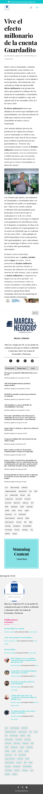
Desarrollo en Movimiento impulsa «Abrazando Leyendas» (23, 672)
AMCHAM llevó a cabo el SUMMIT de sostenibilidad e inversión (18, 406)
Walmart (7, 533)
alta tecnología (14, 487)
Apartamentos (22, 491)
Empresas (25, 503)
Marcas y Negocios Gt (10, 641)
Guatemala (29, 506)
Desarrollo (19, 499)
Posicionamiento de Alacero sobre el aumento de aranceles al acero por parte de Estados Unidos (21, 476)
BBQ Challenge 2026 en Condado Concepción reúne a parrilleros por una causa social (23, 660)
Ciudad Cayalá (14, 495)
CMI (29, 495)
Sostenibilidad (27, 526)
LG (15, 514)
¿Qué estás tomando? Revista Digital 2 (18, 637)
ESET (6, 506)
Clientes (22, 495)
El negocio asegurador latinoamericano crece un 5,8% (21, 374)
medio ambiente (10, 518)
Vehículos (25, 529)
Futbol (22, 506)
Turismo (17, 529)
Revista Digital (32, 632)
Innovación (8, 514)
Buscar (35, 313)
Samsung (7, 526)
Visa (31, 529)
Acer (6, 487)
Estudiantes (14, 506)
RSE (25, 522)
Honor (20, 510)
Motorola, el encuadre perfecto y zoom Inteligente (23, 682)
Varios (36, 665)
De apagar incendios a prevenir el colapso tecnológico (23, 712)
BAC (30, 491)
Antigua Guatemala (10, 491)
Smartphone (16, 526)
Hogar (14, 510)
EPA (32, 503)
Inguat (27, 510)
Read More (22, 559)
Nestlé (27, 518)
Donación (27, 499)
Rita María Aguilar (13, 56)
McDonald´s (22, 514)
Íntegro (14, 533)
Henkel (7, 510)
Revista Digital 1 (10, 649)
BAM (35, 491)
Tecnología (8, 529)
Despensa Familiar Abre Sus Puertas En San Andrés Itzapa (20, 440)
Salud (30, 522)
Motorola (20, 518)
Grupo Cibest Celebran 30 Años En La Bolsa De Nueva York (21, 429)
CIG (6, 495)
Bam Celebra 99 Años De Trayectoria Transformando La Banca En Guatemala (18, 450)
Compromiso (9, 499)
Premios (19, 522)
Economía (8, 503)
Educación (17, 503)
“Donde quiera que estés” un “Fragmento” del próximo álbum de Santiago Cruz (24, 697)
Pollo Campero (9, 522)
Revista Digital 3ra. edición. (14, 629)
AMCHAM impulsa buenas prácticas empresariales (17, 384)
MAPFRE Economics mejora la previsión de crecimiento (20, 395)
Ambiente (24, 487)
